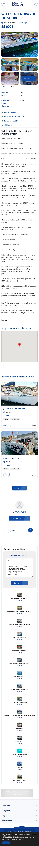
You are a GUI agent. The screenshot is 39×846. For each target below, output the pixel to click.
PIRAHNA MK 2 (19, 728)
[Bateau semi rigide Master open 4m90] (19, 608)
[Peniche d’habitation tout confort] (19, 621)
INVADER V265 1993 (19, 637)
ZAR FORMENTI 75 (19, 676)
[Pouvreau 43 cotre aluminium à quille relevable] (19, 712)
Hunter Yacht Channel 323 (19, 689)
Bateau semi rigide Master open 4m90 (19, 611)
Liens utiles (19, 805)
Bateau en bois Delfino (19, 650)
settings (21, 839)
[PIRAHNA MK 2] (19, 725)
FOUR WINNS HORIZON (19, 780)
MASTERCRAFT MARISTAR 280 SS (19, 663)
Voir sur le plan (23, 23)
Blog (19, 815)
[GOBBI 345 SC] (19, 738)
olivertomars (19, 512)
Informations (19, 820)
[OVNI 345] (19, 764)
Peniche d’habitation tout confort (19, 624)
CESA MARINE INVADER (19, 702)
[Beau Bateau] (19, 3)
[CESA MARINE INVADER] (19, 699)
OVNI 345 (19, 767)
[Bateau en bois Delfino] (19, 647)
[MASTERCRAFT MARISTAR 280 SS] (19, 660)
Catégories (19, 810)
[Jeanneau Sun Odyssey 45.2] (19, 595)
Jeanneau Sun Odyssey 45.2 (19, 598)
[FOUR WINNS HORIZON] (19, 777)
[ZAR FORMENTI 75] (19, 673)
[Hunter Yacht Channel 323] (19, 686)
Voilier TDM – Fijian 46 (19, 754)
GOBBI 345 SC (19, 741)
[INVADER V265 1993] (19, 634)
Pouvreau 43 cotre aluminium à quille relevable (19, 715)
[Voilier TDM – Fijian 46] (19, 751)
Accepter (6, 843)
